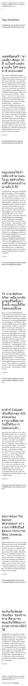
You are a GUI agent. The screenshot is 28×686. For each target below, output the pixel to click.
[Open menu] (2, 9)
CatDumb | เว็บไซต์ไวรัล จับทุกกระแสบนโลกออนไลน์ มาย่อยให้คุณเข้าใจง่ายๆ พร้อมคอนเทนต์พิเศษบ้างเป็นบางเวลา (13, 4)
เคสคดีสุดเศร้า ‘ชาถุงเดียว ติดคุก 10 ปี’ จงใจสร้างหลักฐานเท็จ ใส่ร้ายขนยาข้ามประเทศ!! (14, 64)
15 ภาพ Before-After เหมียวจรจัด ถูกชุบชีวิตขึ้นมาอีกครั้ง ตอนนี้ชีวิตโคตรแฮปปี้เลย (13, 301)
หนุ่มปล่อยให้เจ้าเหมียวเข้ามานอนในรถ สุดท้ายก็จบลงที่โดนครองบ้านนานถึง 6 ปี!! (13, 180)
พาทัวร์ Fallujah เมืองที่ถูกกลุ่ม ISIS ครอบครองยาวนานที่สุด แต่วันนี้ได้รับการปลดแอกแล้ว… (14, 419)
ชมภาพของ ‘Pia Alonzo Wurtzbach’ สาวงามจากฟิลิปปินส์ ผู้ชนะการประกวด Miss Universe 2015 (13, 527)
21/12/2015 (4, 574)
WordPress (16, 683)
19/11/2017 (4, 256)
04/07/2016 (4, 478)
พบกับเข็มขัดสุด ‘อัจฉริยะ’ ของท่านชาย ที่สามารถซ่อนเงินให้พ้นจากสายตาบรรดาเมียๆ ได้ (14, 621)
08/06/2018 (4, 135)
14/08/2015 (4, 663)
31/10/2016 (4, 372)
